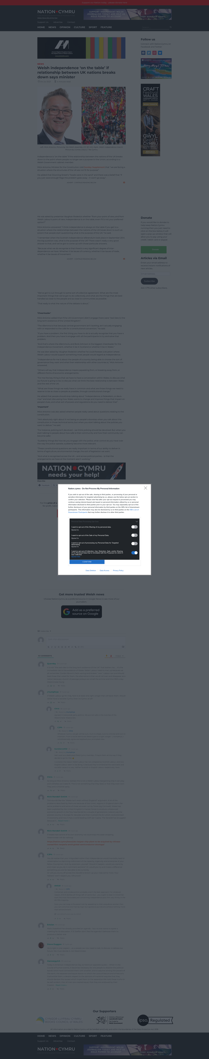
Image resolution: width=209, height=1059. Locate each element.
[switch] (134, 527)
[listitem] (104, 521)
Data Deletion (91, 570)
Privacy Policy (118, 570)
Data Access (104, 570)
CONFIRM (87, 562)
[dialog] (104, 529)
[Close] (146, 488)
